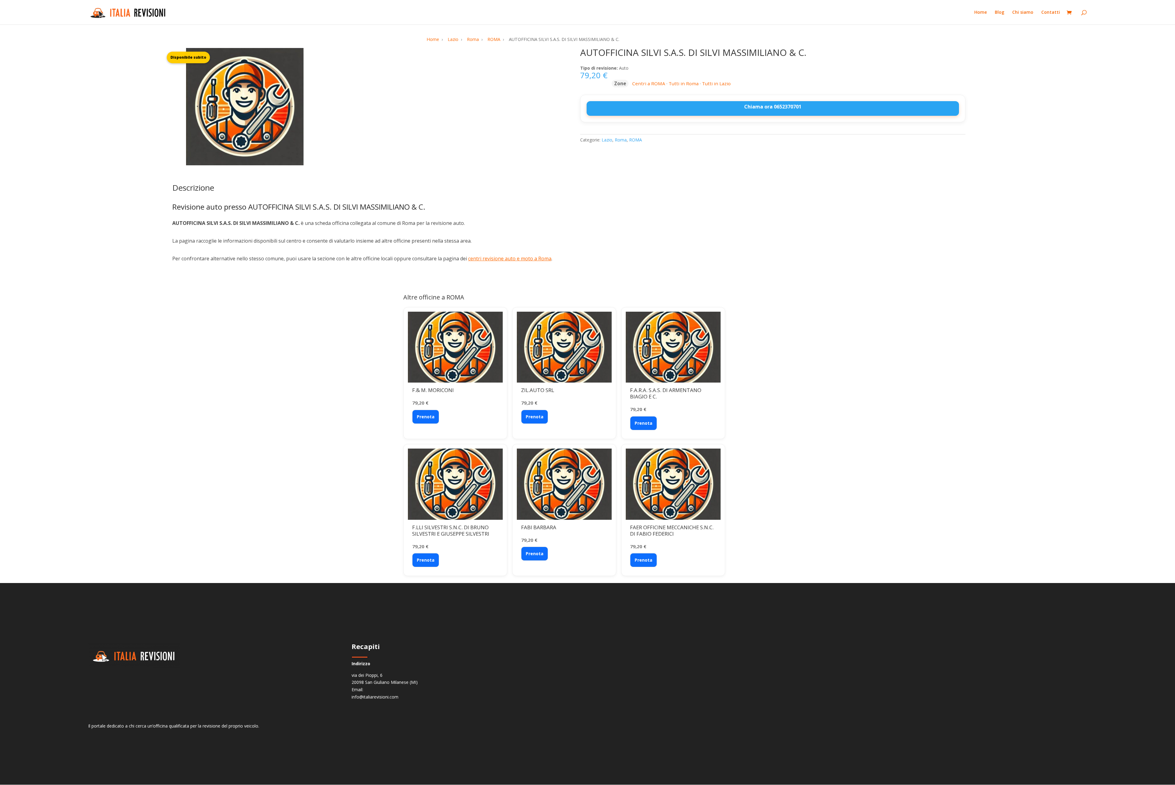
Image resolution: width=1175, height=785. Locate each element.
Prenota (426, 417)
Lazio (607, 140)
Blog (999, 12)
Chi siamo (1022, 12)
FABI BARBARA (538, 527)
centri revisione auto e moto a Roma (509, 258)
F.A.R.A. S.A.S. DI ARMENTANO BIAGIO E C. (665, 393)
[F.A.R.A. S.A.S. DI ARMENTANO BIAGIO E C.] (673, 347)
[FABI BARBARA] (564, 484)
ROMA (635, 140)
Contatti (1050, 12)
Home (980, 12)
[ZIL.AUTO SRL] (564, 347)
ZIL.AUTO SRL (537, 390)
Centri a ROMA (648, 83)
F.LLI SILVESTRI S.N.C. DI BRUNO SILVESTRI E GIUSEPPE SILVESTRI (450, 530)
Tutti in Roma (684, 83)
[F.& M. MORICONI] (455, 347)
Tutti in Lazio (716, 83)
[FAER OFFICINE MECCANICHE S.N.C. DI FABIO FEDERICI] (673, 484)
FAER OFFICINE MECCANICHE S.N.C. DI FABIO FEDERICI (672, 530)
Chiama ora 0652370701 (772, 106)
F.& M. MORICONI (433, 390)
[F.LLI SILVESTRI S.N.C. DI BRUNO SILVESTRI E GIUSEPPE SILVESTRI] (455, 484)
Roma (621, 140)
